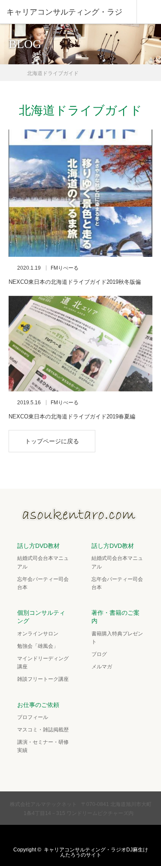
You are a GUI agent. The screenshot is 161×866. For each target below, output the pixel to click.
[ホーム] (11, 70)
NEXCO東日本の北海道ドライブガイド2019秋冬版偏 (75, 282)
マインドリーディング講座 (43, 663)
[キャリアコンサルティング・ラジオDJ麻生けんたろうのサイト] (81, 518)
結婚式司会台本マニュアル (43, 562)
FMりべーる (65, 268)
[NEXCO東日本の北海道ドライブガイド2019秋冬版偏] (80, 193)
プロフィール (32, 717)
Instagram (88, 835)
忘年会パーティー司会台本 (43, 583)
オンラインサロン (37, 634)
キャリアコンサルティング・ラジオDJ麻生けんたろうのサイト (96, 852)
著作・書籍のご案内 (115, 616)
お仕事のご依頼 (38, 704)
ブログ (99, 654)
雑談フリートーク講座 (43, 679)
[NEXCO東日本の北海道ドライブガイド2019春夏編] (80, 343)
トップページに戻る (52, 441)
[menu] (149, 12)
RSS (104, 835)
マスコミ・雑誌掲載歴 (43, 730)
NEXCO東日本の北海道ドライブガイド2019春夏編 (72, 416)
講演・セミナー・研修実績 (43, 746)
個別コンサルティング (41, 616)
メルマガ (101, 667)
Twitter (54, 835)
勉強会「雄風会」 (37, 646)
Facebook (71, 835)
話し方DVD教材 (38, 545)
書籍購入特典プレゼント (117, 638)
